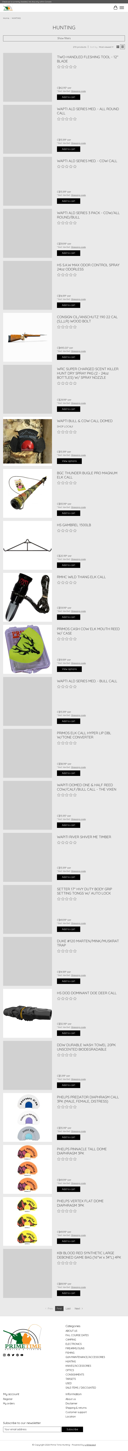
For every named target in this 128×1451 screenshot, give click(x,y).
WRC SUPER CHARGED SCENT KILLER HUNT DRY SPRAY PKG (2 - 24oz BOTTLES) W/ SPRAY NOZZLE (87, 373)
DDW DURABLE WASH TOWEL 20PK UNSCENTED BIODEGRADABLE (86, 1047)
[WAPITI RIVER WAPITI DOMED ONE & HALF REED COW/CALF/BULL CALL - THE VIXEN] (27, 805)
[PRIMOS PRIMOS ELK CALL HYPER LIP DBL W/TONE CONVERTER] (27, 753)
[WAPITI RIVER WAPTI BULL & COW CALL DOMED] (27, 441)
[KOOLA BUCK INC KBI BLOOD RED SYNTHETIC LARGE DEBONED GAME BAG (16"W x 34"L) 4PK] (27, 1273)
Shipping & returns (76, 1407)
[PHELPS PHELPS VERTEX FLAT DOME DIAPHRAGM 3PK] (27, 1221)
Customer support (76, 1412)
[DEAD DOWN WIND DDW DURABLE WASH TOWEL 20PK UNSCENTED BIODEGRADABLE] (27, 1065)
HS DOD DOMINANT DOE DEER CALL (87, 993)
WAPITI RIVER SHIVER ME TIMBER (84, 837)
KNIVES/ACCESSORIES (78, 1365)
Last (68, 1308)
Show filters (64, 38)
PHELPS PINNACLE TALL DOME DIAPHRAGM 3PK (82, 1151)
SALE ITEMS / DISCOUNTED (81, 1387)
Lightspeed (90, 1445)
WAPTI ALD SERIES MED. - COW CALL (87, 161)
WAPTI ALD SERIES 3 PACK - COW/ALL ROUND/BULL (88, 215)
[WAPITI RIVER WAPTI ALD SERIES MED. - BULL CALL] (27, 701)
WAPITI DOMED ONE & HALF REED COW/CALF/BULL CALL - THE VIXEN (86, 787)
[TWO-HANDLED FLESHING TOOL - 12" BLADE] (27, 77)
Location (71, 1416)
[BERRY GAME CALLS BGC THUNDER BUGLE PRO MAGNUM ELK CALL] (27, 493)
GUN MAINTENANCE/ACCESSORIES (85, 1357)
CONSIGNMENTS (75, 1374)
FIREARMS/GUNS (75, 1348)
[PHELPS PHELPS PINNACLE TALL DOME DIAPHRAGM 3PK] (27, 1169)
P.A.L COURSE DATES (77, 1335)
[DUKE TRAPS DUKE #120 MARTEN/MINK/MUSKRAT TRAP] (27, 961)
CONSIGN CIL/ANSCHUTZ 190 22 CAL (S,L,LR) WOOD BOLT (87, 319)
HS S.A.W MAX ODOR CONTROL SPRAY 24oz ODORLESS (88, 267)
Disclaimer (71, 1403)
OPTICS (70, 1370)
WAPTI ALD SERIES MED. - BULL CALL (87, 681)
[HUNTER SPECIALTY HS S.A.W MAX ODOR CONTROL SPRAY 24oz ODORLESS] (27, 285)
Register (8, 1399)
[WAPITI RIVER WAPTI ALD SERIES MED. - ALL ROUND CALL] (27, 129)
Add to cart (68, 97)
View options (69, 461)
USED (69, 1383)
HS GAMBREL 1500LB (74, 525)
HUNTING (71, 1361)
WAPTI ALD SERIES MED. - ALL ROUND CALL (88, 111)
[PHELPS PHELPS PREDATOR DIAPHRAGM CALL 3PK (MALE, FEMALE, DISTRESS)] (27, 1117)
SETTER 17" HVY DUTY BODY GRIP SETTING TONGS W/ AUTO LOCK (84, 891)
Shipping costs (78, 91)
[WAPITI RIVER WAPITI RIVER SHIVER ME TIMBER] (27, 857)
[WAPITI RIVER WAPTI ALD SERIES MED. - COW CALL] (27, 181)
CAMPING (71, 1339)
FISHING (70, 1352)
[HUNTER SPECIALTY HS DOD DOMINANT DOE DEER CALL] (27, 1013)
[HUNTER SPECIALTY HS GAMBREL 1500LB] (27, 545)
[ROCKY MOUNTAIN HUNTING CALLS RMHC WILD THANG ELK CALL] (27, 597)
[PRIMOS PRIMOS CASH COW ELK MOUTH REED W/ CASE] (27, 649)
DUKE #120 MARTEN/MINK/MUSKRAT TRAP (88, 943)
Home (6, 18)
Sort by (93, 47)
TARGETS (71, 1378)
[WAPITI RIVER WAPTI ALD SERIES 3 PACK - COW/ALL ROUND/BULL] (27, 233)
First (59, 1308)
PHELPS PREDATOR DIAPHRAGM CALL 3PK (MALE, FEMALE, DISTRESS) (88, 1099)
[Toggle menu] (122, 8)
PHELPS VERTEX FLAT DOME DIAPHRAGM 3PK (80, 1203)
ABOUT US (71, 1330)
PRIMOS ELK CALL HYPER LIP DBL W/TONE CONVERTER (84, 735)
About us (71, 1399)
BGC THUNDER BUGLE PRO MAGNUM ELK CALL (87, 475)
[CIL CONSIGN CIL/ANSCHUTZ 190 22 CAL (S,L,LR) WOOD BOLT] (27, 337)
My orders (9, 1403)
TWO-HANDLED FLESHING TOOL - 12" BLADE (87, 59)
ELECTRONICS (74, 1344)
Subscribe (72, 1429)
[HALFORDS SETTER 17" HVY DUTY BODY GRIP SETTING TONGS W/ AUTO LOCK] (27, 909)
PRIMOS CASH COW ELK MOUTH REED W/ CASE (88, 631)
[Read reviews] (67, 67)
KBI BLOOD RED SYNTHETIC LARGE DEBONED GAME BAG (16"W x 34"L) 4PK (89, 1255)
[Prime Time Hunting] (8, 7)
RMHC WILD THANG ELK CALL (81, 577)
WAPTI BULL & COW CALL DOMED (85, 421)
